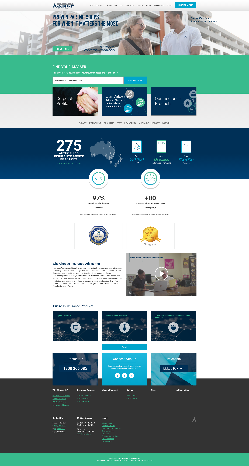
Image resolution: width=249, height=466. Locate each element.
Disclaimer (105, 433)
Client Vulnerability (108, 426)
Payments (130, 5)
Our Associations (108, 439)
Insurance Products (115, 5)
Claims (140, 5)
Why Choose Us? (97, 5)
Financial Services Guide (110, 436)
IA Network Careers (59, 402)
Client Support (107, 423)
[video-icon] (161, 273)
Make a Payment (173, 368)
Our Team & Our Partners (61, 396)
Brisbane (109, 123)
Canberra (131, 123)
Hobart (155, 123)
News (148, 5)
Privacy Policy (107, 441)
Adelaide (144, 123)
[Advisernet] (64, 5)
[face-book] (117, 375)
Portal (169, 5)
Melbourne (95, 123)
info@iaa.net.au (59, 426)
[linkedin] (124, 375)
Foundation (159, 5)
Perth (120, 123)
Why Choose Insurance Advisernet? (146, 257)
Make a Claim (131, 395)
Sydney (83, 123)
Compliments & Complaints (111, 428)
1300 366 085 (75, 368)
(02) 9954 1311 (59, 429)
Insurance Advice (83, 401)
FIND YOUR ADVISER (185, 5)
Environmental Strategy (61, 405)
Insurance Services (83, 398)
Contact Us (75, 359)
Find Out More (62, 49)
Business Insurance (84, 395)
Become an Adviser (59, 399)
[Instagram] (131, 375)
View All (124, 347)
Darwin (166, 123)
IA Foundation (182, 390)
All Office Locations (84, 434)
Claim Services (131, 398)
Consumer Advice (108, 431)
